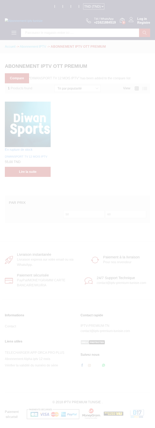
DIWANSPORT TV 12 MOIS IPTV (26, 156)
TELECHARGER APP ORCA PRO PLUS (34, 352)
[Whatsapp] (103, 365)
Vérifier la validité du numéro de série (31, 365)
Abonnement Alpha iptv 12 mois (27, 359)
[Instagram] (89, 365)
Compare (17, 78)
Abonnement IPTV (33, 46)
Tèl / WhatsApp (104, 18)
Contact (10, 326)
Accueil (10, 46)
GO (144, 33)
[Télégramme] (96, 365)
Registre (143, 22)
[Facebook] (82, 365)
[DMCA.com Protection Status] (93, 342)
